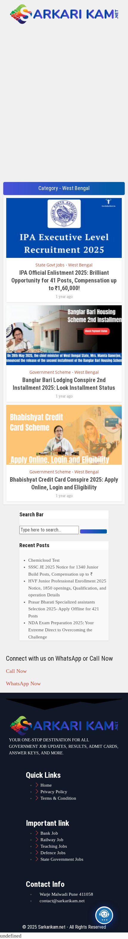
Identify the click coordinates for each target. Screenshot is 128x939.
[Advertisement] (64, 111)
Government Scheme (50, 372)
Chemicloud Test (44, 560)
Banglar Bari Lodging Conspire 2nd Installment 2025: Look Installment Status (64, 383)
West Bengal (80, 265)
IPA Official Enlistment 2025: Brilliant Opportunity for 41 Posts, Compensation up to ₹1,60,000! (64, 280)
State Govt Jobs (50, 265)
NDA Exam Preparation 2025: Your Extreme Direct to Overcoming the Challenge (61, 629)
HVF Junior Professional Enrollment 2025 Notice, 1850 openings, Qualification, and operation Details (67, 588)
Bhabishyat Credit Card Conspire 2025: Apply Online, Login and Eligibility (64, 483)
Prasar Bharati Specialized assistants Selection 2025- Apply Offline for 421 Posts (63, 609)
